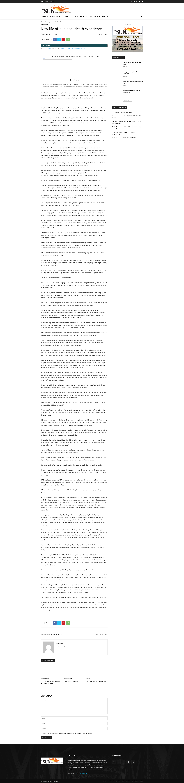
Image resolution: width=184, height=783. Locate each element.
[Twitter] (137, 1)
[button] (141, 16)
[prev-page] (42, 688)
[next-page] (45, 688)
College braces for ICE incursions (96, 681)
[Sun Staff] (42, 34)
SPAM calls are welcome (71, 681)
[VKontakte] (133, 762)
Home (42, 22)
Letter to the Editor (102, 634)
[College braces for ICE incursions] (97, 672)
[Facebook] (131, 1)
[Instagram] (134, 1)
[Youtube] (142, 1)
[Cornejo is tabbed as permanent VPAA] (116, 83)
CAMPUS (64, 48)
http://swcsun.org (60, 646)
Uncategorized (49, 22)
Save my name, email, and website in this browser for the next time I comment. (68, 733)
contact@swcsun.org (81, 773)
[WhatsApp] (68, 39)
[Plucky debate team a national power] (116, 65)
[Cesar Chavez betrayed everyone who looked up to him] (51, 672)
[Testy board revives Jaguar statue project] (116, 93)
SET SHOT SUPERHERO (129, 138)
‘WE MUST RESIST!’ (128, 112)
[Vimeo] (139, 1)
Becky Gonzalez (116, 127)
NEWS (88, 678)
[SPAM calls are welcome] (74, 672)
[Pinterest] (63, 39)
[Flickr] (123, 762)
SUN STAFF (47, 48)
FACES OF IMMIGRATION (76, 48)
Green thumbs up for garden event (51, 634)
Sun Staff (47, 34)
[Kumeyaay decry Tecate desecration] (116, 74)
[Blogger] (114, 762)
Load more (127, 100)
